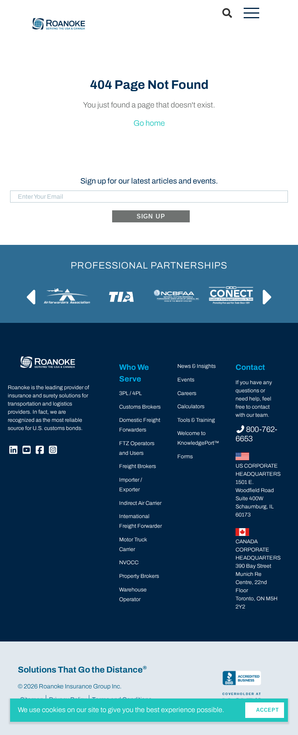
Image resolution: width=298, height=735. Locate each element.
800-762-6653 (256, 434)
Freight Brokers (137, 466)
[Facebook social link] (41, 451)
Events (185, 380)
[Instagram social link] (54, 451)
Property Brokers (139, 576)
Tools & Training (196, 420)
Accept (267, 710)
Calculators (190, 406)
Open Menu (251, 13)
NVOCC (129, 562)
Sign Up (151, 216)
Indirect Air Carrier (140, 503)
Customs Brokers (140, 407)
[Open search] (222, 13)
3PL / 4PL (130, 393)
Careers (186, 393)
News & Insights (196, 366)
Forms (185, 456)
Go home (149, 123)
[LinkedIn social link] (14, 451)
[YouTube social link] (27, 451)
